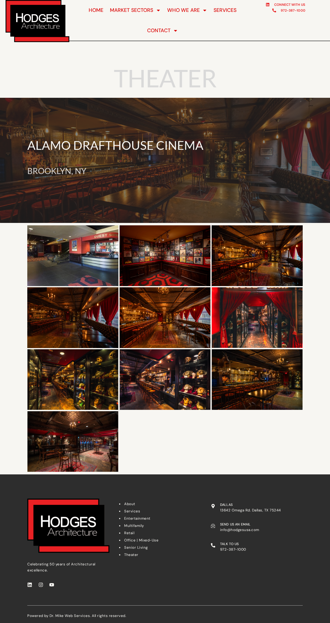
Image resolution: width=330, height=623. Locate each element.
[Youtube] (51, 584)
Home (96, 10)
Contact (159, 30)
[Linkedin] (29, 584)
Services (225, 10)
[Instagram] (40, 584)
